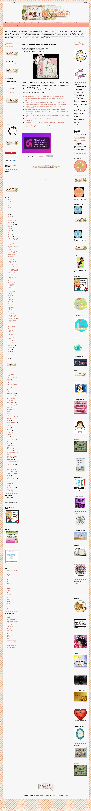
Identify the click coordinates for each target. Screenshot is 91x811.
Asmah (8, 579)
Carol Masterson (11, 619)
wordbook (9, 491)
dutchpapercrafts (11, 416)
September (11, 224)
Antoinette (9, 577)
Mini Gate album (12, 324)
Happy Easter (11, 340)
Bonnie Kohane (10, 617)
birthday (9, 387)
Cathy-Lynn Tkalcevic (12, 621)
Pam (8, 454)
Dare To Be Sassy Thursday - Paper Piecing (13, 266)
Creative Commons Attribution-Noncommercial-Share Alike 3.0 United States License (80, 138)
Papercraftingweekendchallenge (12, 457)
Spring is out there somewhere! (12, 312)
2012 (8, 349)
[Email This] (46, 156)
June (9, 230)
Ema (8, 587)
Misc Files (19, 26)
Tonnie (8, 605)
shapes (8, 477)
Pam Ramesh (77, 134)
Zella (6, 608)
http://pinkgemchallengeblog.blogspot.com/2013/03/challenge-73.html (44, 96)
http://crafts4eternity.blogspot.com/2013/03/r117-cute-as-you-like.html (45, 109)
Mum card (10, 299)
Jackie (8, 592)
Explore (9, 418)
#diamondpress (11, 377)
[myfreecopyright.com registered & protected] (80, 44)
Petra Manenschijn (11, 642)
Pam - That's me (11, 599)
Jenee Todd (9, 625)
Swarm (9, 485)
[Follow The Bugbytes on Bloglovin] (11, 160)
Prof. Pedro (11, 301)
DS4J (40, 48)
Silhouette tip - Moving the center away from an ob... (12, 289)
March (10, 236)
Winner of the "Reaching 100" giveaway (12, 258)
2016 (8, 210)
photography (10, 459)
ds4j (8, 415)
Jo (7, 441)
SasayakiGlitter (11, 464)
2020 (8, 203)
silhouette (9, 482)
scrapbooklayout (11, 471)
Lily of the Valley (11, 449)
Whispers (10, 295)
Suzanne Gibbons (11, 647)
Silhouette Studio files (42, 22)
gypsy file (9, 429)
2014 (8, 214)
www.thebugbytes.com (80, 153)
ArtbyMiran (10, 382)
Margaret (9, 597)
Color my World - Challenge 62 (12, 316)
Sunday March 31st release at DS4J (13, 239)
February (10, 345)
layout (8, 447)
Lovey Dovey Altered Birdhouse (11, 308)
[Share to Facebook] (51, 156)
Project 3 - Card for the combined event (13, 248)
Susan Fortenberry (11, 645)
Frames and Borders (12, 422)
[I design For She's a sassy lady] (81, 291)
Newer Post (25, 179)
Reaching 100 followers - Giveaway (11, 284)
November (11, 220)
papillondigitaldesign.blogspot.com (51, 33)
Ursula (8, 606)
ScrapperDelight (11, 473)
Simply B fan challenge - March (11, 243)
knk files (75, 22)
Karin (8, 596)
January (10, 347)
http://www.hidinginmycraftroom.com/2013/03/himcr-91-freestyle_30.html (46, 102)
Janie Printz (10, 623)
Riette (8, 601)
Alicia (8, 379)
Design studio (10, 406)
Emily (8, 588)
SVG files (32, 22)
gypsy (8, 427)
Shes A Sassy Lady (11, 478)
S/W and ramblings (12, 461)
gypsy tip (9, 430)
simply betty (10, 483)
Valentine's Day (11, 487)
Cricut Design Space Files (56, 22)
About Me (12, 22)
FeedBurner (12, 92)
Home (6, 22)
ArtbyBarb (9, 381)
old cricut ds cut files (9, 26)
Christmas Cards (11, 395)
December (11, 218)
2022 (8, 199)
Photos (25, 22)
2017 (8, 208)
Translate (10, 46)
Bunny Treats (11, 254)
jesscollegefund (11, 440)
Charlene (9, 583)
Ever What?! (11, 293)
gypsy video (10, 432)
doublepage (10, 411)
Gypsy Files (67, 22)
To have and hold (39, 49)
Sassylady (9, 466)
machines (9, 450)
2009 (8, 356)
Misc (26, 26)
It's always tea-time (13, 318)
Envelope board (12, 326)
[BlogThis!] (48, 156)
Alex (8, 572)
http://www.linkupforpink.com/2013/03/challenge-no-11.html (42, 126)
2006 (8, 358)
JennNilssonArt (11, 438)
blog (8, 389)
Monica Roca (10, 630)
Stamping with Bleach (11, 304)
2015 (8, 212)
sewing (9, 475)
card (8, 391)
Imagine (9, 434)
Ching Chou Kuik (11, 393)
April (9, 234)
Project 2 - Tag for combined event (12, 252)
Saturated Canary (11, 469)
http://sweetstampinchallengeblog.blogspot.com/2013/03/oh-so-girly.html (45, 104)
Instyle (8, 436)
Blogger (66, 795)
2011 (8, 352)
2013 (8, 216)
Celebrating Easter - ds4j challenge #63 (13, 274)
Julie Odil (9, 594)
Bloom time (11, 280)
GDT (8, 425)
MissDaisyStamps (11, 452)
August (10, 226)
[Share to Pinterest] (52, 156)
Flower (9, 420)
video (8, 489)
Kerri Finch (9, 628)
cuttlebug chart (11, 404)
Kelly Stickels (10, 626)
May (9, 232)
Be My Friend (11, 328)
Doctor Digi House (11, 409)
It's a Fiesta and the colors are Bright (13, 270)
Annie (8, 574)
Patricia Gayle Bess (11, 640)
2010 (8, 354)
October (10, 222)
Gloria (8, 590)
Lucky (9, 297)
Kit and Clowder (11, 445)
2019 (8, 205)
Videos (19, 22)
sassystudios (10, 468)
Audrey (8, 576)
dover (8, 413)
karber (9, 443)
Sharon (8, 603)
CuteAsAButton (11, 402)
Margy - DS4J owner (12, 570)
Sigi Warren (10, 643)
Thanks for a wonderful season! (11, 331)
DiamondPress (10, 407)
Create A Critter (11, 398)
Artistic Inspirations (12, 384)
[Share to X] (49, 156)
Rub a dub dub (11, 335)
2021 (8, 201)
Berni (8, 581)
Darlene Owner (11, 615)
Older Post (67, 179)
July (9, 228)
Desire (8, 585)
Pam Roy (9, 638)
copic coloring (10, 396)
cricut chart (10, 400)
